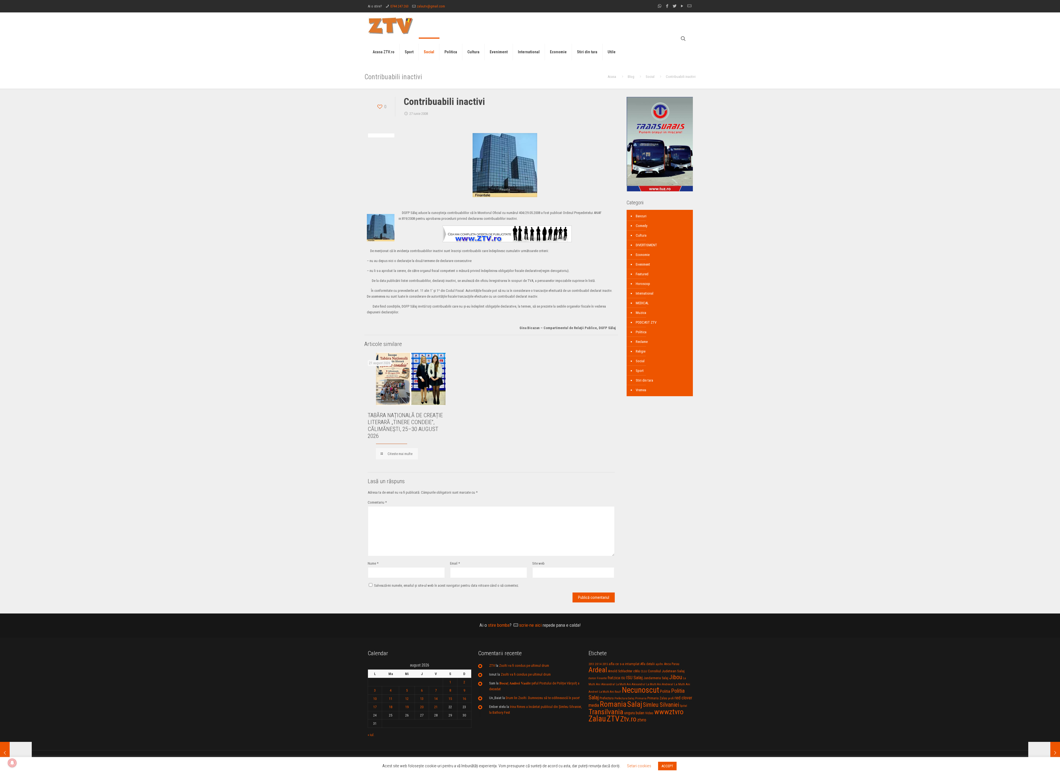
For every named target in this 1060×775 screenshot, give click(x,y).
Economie (643, 255)
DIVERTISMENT (646, 245)
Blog (631, 77)
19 (407, 707)
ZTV (492, 665)
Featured (642, 274)
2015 (605, 664)
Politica (641, 332)
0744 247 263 (399, 6)
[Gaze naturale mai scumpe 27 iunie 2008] (1044, 753)
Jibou (675, 677)
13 (421, 699)
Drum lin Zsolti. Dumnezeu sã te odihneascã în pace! (543, 698)
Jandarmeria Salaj (655, 678)
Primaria (640, 698)
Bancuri (641, 216)
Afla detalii (647, 664)
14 (436, 699)
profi (671, 698)
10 (375, 699)
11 (390, 699)
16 (464, 699)
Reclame (642, 342)
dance (592, 678)
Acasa (612, 77)
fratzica (614, 677)
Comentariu (377, 502)
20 (421, 707)
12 (407, 699)
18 (390, 707)
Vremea (641, 390)
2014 (598, 664)
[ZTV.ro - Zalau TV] (391, 25)
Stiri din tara (644, 380)
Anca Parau (671, 664)
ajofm (659, 664)
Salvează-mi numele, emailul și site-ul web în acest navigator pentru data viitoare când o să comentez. (446, 585)
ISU (623, 678)
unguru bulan (634, 712)
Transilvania (606, 712)
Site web (538, 563)
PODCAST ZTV (646, 322)
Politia (665, 691)
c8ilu (636, 671)
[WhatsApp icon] (659, 6)
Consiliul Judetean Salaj (666, 671)
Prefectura (607, 698)
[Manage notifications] (12, 762)
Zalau (597, 718)
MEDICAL (642, 303)
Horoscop (643, 284)
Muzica (641, 313)
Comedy (641, 226)
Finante (602, 678)
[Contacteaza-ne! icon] (689, 6)
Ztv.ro (628, 719)
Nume (373, 563)
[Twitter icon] (674, 6)
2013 (591, 664)
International (644, 293)
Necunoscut (640, 690)
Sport (640, 371)
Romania (613, 704)
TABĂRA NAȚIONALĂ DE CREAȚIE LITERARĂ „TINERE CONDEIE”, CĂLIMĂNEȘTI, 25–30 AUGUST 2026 (405, 425)
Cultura (641, 235)
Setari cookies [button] (639, 765)
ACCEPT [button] (667, 766)
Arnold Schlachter (620, 671)
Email (455, 563)
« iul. (371, 735)
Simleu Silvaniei (661, 704)
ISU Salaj (634, 677)
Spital (683, 706)
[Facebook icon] (667, 6)
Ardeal (598, 670)
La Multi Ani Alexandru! (630, 684)
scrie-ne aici (530, 625)
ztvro (641, 720)
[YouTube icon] (682, 6)
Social (650, 77)
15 (450, 699)
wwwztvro (668, 711)
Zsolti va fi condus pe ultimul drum (524, 665)
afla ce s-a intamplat (624, 664)
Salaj (634, 704)
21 (436, 707)
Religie (640, 351)
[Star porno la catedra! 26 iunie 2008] (16, 753)
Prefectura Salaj (624, 698)
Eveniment (643, 264)
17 (375, 707)
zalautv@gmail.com (431, 6)
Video (649, 713)
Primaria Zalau (657, 698)
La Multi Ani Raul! (610, 692)
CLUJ (644, 671)
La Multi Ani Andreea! (659, 684)
